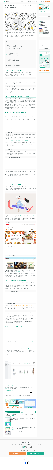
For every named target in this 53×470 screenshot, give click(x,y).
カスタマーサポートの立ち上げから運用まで (46, 27)
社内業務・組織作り (29, 1)
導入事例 (37, 1)
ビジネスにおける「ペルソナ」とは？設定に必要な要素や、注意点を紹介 (17, 300)
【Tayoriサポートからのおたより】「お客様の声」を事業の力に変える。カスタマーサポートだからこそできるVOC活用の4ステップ (23, 428)
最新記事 (22, 412)
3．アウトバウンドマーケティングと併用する (13, 64)
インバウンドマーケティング (9, 332)
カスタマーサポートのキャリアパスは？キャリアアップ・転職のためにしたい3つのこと (46, 25)
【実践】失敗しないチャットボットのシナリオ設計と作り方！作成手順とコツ (22, 414)
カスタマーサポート (42, 43)
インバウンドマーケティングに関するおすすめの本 (13, 65)
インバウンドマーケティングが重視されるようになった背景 (14, 46)
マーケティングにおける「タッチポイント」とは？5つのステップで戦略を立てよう (18, 140)
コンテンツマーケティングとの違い (11, 45)
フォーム (45, 44)
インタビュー (33, 1)
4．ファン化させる (9, 54)
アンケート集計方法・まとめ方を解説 (16, 431)
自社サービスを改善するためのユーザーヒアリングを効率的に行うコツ (21, 422)
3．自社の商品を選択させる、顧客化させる (12, 53)
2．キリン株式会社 (9, 58)
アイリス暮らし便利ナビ (19, 271)
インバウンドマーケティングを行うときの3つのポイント (13, 60)
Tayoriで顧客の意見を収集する (10, 385)
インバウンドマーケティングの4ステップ (11, 49)
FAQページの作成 (16, 379)
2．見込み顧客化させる (10, 52)
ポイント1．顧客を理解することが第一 (12, 61)
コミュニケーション (42, 46)
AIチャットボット (42, 45)
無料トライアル (7, 388)
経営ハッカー (22, 215)
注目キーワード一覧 (46, 48)
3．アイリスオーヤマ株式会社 (11, 59)
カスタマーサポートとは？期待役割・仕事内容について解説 (46, 22)
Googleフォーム (42, 44)
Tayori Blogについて (41, 1)
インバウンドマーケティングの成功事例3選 (12, 55)
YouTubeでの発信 (32, 215)
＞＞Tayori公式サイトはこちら (9, 390)
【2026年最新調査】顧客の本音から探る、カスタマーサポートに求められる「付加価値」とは (46, 33)
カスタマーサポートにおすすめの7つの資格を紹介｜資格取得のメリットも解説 (46, 30)
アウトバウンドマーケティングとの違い (12, 44)
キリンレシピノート (23, 245)
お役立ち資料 (47, 1)
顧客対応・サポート (23, 1)
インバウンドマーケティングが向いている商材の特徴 (13, 48)
